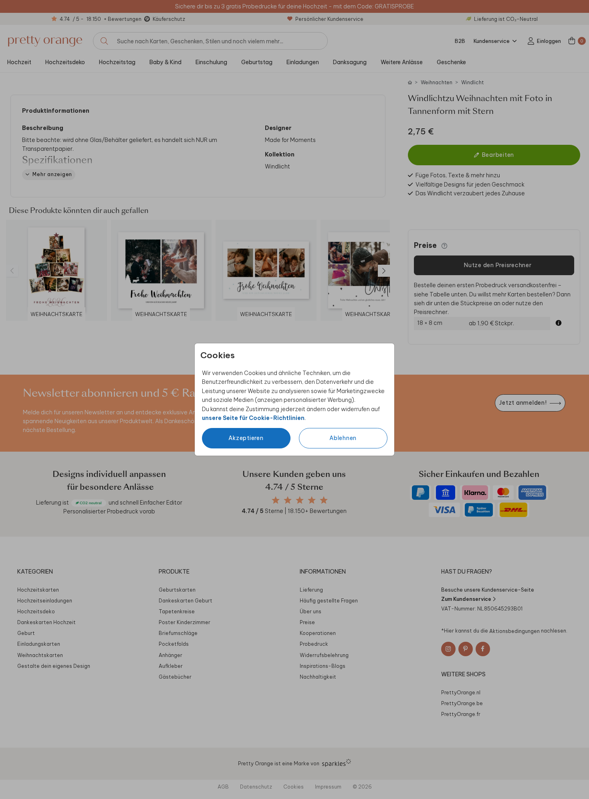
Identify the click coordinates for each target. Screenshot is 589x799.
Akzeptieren (245, 438)
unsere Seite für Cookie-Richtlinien (253, 418)
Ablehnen (343, 438)
